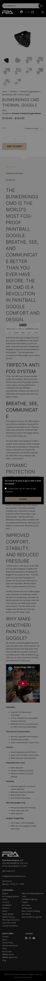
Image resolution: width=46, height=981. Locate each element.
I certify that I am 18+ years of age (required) (20, 490)
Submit (23, 499)
